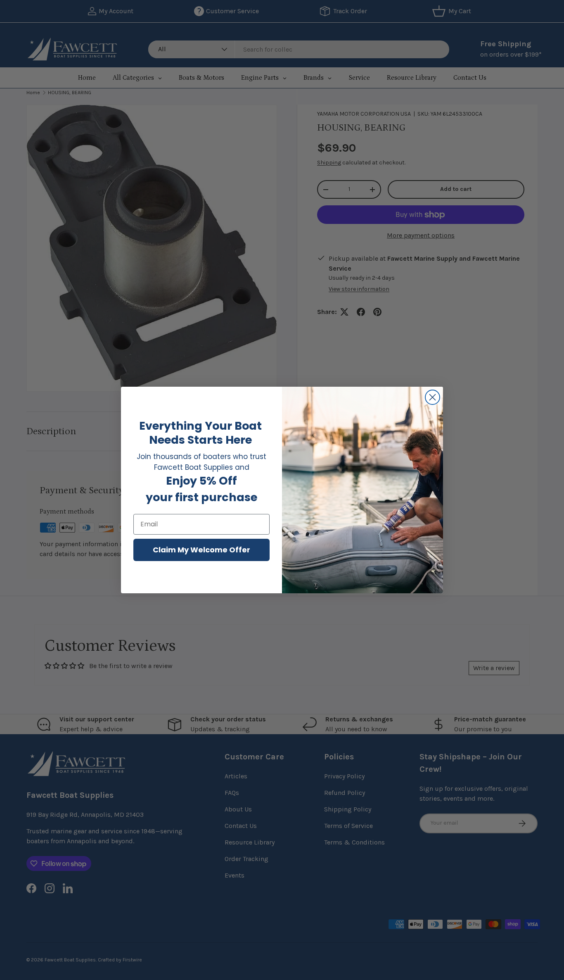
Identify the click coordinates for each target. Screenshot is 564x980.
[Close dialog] (432, 397)
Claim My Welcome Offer (201, 550)
